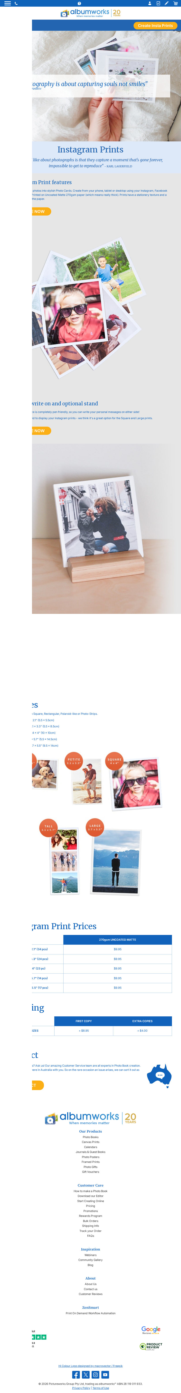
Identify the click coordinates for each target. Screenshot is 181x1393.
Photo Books (90, 1137)
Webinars (90, 1255)
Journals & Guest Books (90, 1152)
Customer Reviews (90, 1294)
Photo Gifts (90, 1167)
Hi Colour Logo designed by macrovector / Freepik (90, 1366)
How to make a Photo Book (90, 1191)
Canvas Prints (90, 1142)
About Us (90, 1284)
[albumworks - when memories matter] (90, 13)
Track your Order (90, 1231)
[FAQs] (84, 3)
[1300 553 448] (17, 3)
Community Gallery (90, 1260)
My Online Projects (166, 3)
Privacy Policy (81, 1388)
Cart (175, 3)
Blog (90, 1265)
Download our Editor (91, 1196)
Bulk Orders (90, 1221)
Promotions (90, 1211)
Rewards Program (90, 1216)
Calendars (90, 1147)
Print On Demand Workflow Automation (90, 1313)
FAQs (90, 1235)
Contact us (90, 1289)
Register (157, 3)
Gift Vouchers (90, 1171)
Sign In (148, 3)
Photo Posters (90, 1157)
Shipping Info (90, 1225)
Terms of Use (100, 1388)
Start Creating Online (90, 1201)
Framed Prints (91, 1162)
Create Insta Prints (155, 25)
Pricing (90, 1206)
